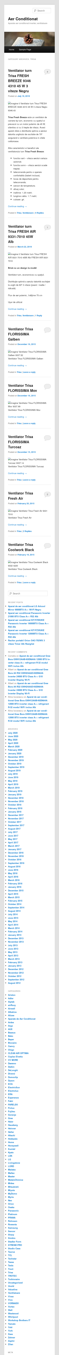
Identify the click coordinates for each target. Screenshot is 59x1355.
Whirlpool (13, 1316)
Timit (10, 1269)
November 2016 (16, 856)
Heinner (12, 1128)
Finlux (11, 1107)
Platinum (12, 1214)
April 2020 (13, 743)
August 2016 (14, 866)
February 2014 (15, 931)
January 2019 (14, 794)
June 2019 (13, 777)
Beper (11, 1039)
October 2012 (14, 976)
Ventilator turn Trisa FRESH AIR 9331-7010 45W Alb (22, 234)
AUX (10, 1029)
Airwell (11, 1008)
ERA (10, 1094)
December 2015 (15, 890)
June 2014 (13, 917)
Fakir (10, 1100)
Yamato (12, 1323)
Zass (10, 1334)
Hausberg (13, 1124)
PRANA (11, 1217)
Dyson (11, 1080)
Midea (11, 1183)
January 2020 (14, 753)
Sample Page (25, 49)
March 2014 (14, 928)
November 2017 (16, 818)
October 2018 (14, 804)
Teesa (11, 1262)
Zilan (10, 1344)
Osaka (11, 1207)
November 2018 (16, 801)
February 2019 (15, 791)
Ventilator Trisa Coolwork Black (21, 547)
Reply (38, 315)
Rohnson (12, 1221)
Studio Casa (14, 1248)
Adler (10, 998)
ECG (10, 1083)
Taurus (11, 1251)
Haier (10, 1121)
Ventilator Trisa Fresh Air (20, 496)
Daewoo (12, 1063)
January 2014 (14, 934)
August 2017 (14, 828)
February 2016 (15, 883)
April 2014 (13, 924)
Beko (10, 1035)
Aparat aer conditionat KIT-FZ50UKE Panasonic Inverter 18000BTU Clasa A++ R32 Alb (28, 623)
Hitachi (11, 1135)
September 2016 (16, 863)
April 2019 (13, 784)
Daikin (11, 1066)
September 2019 (16, 767)
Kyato (11, 1152)
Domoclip (13, 1077)
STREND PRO (15, 1245)
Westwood (13, 1313)
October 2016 (14, 859)
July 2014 (13, 914)
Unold (11, 1286)
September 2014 (16, 907)
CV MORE (13, 1059)
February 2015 (15, 900)
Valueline (12, 1289)
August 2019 (14, 770)
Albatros (12, 1011)
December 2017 (15, 815)
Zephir (11, 1340)
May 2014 (12, 921)
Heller (11, 1131)
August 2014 (14, 910)
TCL (10, 1255)
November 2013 (16, 941)
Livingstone (14, 1162)
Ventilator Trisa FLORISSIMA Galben (20, 334)
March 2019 (14, 787)
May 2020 (12, 739)
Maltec (11, 1172)
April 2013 (13, 955)
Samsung (13, 1227)
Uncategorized (15, 1282)
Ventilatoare (28, 212)
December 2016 (15, 852)
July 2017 (13, 832)
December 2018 (15, 797)
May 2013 (12, 952)
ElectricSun (14, 1087)
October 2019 (14, 763)
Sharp (11, 1234)
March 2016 (14, 880)
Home (11, 49)
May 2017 (12, 839)
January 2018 (14, 811)
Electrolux (13, 1090)
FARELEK (13, 1104)
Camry (11, 1046)
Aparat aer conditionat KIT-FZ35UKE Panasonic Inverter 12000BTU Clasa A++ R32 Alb (28, 633)
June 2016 (13, 869)
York (10, 1330)
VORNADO (13, 1303)
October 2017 (14, 821)
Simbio (11, 1238)
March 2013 (14, 958)
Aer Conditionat (23, 18)
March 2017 (14, 845)
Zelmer (11, 1337)
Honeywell (13, 1145)
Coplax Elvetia (15, 1056)
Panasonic (13, 1210)
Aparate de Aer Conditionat (21, 1018)
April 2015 (13, 893)
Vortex (11, 1306)
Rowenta (12, 1224)
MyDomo (12, 1193)
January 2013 (14, 965)
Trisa (19, 212)
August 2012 (14, 982)
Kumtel (11, 1148)
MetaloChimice (15, 1179)
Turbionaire (14, 1279)
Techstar (12, 1258)
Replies (39, 212)
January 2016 (14, 886)
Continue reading (17, 206)
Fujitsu (11, 1111)
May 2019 (12, 780)
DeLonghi (13, 1070)
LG (9, 1159)
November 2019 (16, 760)
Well (10, 1310)
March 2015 (14, 897)
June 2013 (13, 948)
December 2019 (15, 756)
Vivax (11, 1296)
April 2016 (13, 876)
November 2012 (16, 972)
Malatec (12, 1169)
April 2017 (13, 842)
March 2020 (14, 746)
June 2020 (13, 736)
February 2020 (15, 749)
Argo (10, 1025)
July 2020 (13, 732)
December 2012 (15, 969)
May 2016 (12, 873)
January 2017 (14, 849)
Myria (11, 1196)
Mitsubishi (13, 1186)
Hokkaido (13, 1138)
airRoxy (12, 1005)
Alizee (11, 1015)
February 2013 (15, 962)
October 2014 (14, 904)
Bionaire (12, 1042)
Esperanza (13, 1097)
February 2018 (15, 808)
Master (11, 1176)
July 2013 (13, 945)
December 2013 (15, 938)
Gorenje (12, 1114)
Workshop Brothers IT (19, 1320)
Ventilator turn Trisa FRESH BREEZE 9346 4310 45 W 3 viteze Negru (20, 80)
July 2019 (13, 773)
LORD (11, 1166)
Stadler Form (14, 1241)
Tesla (10, 1265)
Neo (10, 1200)
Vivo (10, 1299)
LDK (10, 1155)
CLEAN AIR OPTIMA (18, 1053)
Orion (11, 1203)
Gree (10, 1118)
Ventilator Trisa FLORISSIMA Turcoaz (20, 441)
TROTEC (12, 1275)
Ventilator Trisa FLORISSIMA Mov (22, 388)
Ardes (11, 1022)
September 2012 (16, 979)
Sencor (11, 1231)
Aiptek (11, 1001)
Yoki (10, 1327)
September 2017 (16, 825)
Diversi (11, 1073)
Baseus (11, 1032)
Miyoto (11, 1190)
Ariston (11, 994)
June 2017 (13, 835)
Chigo (11, 1049)
